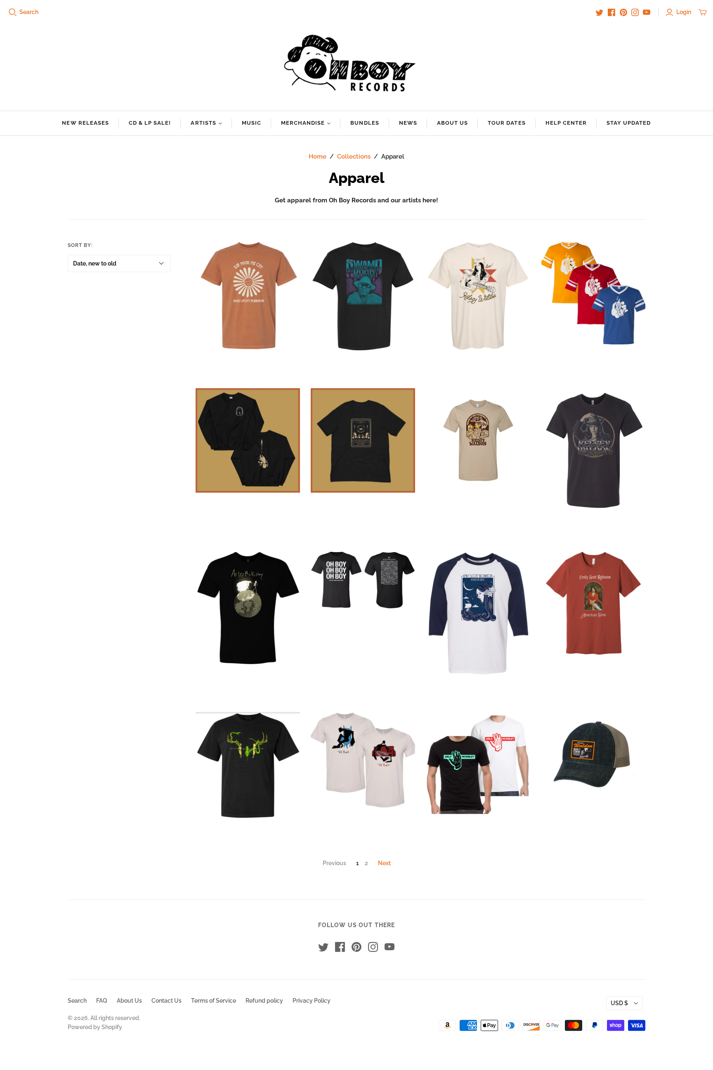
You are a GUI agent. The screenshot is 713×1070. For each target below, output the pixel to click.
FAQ (101, 1000)
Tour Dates (506, 123)
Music (251, 123)
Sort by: (80, 245)
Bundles (364, 123)
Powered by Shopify (95, 1027)
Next (384, 863)
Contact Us (166, 1000)
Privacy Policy (312, 1000)
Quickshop (220, 365)
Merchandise (303, 123)
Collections (354, 156)
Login (683, 12)
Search (28, 12)
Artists (203, 123)
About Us (452, 123)
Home (317, 156)
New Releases (85, 123)
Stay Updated (629, 123)
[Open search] (13, 12)
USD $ (619, 1003)
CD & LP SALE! (150, 123)
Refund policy (264, 1000)
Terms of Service (213, 1000)
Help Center (566, 123)
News (408, 123)
